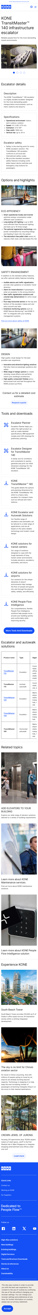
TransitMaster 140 (9, 714)
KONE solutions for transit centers (21, 545)
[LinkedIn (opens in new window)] (14, 1228)
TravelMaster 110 (9, 672)
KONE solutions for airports (21, 574)
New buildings (7, 1245)
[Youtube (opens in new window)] (35, 1228)
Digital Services (7, 1254)
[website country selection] (31, 7)
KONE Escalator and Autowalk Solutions (22, 514)
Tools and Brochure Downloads (14, 1259)
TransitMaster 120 (9, 699)
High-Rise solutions (9, 1240)
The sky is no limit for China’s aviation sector (17, 1069)
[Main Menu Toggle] (35, 7)
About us (5, 1269)
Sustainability (7, 1273)
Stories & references (10, 1264)
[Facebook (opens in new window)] (3, 1228)
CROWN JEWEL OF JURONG (17, 1135)
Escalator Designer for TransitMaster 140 (21, 451)
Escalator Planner (20, 422)
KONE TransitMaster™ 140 (22, 482)
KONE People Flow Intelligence (21, 603)
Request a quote (19, 403)
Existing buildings (8, 1249)
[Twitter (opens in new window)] (24, 1228)
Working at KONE (7, 1190)
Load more (19, 1156)
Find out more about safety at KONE (15, 321)
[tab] (14, 73)
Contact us (5, 1185)
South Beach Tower (12, 1009)
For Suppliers (6, 1195)
